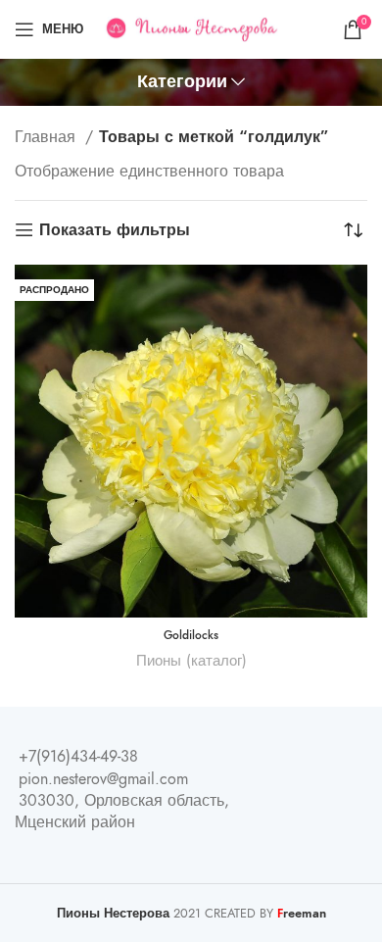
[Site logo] (191, 28)
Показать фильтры (114, 230)
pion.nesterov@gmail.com (103, 779)
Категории (182, 82)
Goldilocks (191, 635)
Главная (47, 137)
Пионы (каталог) (191, 660)
